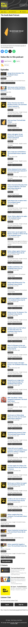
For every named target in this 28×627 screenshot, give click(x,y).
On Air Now (22, 5)
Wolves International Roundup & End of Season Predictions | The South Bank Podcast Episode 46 (17, 186)
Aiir (16, 623)
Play (3, 82)
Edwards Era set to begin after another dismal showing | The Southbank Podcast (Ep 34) (16, 382)
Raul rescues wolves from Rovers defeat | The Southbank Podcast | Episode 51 (13, 88)
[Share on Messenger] (6, 51)
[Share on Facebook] (2, 51)
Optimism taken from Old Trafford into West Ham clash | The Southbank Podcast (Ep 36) (17, 329)
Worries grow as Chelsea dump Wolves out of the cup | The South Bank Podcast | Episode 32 (17, 416)
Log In (7, 604)
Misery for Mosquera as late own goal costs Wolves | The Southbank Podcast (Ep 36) (17, 347)
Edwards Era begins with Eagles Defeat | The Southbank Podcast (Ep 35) (17, 364)
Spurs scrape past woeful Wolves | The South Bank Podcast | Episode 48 (17, 153)
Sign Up (21, 604)
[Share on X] (10, 51)
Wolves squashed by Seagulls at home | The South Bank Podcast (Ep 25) (14, 546)
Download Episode (11, 82)
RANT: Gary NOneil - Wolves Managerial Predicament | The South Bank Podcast (17, 399)
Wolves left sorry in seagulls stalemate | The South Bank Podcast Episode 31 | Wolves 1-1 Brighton (17, 450)
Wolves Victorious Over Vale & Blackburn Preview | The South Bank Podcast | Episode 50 (17, 104)
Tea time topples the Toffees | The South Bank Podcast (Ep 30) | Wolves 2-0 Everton (17, 467)
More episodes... (6, 561)
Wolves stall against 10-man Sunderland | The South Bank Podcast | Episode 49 (15, 136)
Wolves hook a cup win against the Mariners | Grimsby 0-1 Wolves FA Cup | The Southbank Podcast (17, 233)
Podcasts (5, 565)
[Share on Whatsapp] (14, 51)
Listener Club (6, 597)
